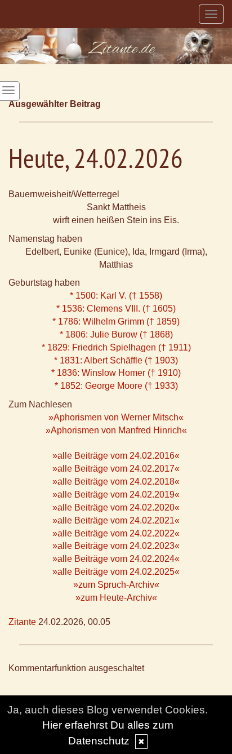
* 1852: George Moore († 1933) (116, 386)
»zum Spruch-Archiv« (116, 584)
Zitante (22, 622)
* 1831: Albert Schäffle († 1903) (116, 360)
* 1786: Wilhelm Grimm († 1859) (116, 321)
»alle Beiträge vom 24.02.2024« (116, 559)
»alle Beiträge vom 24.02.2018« (116, 481)
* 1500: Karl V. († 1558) (116, 295)
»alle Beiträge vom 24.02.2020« (116, 507)
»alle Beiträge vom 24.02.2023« (116, 546)
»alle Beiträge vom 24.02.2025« (116, 571)
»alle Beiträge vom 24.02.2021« (116, 520)
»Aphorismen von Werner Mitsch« (116, 417)
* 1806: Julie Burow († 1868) (116, 334)
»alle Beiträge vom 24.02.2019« (116, 494)
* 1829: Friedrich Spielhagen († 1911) (116, 347)
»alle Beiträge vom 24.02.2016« (116, 455)
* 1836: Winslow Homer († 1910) (116, 373)
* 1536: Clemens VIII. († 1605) (116, 308)
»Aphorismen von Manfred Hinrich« (116, 430)
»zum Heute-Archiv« (116, 597)
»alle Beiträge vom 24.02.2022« (116, 533)
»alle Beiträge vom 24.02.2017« (116, 468)
